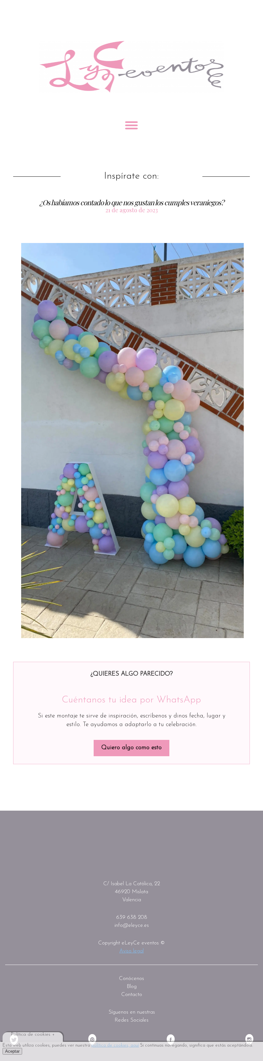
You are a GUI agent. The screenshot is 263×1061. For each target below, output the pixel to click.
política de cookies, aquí (115, 1045)
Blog (132, 986)
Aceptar (12, 1051)
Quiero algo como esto (131, 748)
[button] (132, 440)
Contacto (131, 994)
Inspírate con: (131, 176)
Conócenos (131, 978)
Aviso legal (131, 951)
